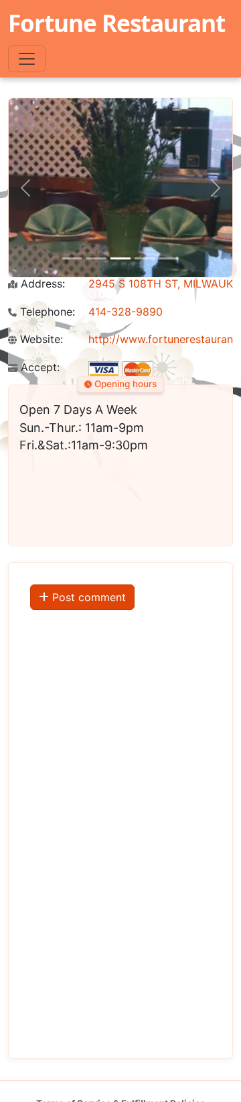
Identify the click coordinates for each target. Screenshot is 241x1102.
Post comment (87, 597)
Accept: (38, 367)
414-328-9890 (125, 311)
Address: (41, 284)
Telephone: (46, 312)
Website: (40, 339)
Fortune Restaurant (116, 23)
